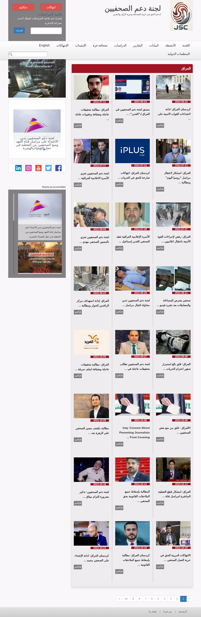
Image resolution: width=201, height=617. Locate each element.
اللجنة (186, 45)
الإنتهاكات (62, 45)
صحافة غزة (100, 45)
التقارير (138, 45)
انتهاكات (51, 7)
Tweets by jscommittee (54, 187)
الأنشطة (170, 45)
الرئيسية (183, 611)
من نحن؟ (167, 611)
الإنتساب (80, 45)
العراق (186, 68)
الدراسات (120, 45)
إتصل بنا (152, 611)
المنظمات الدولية (179, 53)
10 (126, 599)
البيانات (154, 45)
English (44, 45)
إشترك (19, 30)
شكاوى (23, 7)
